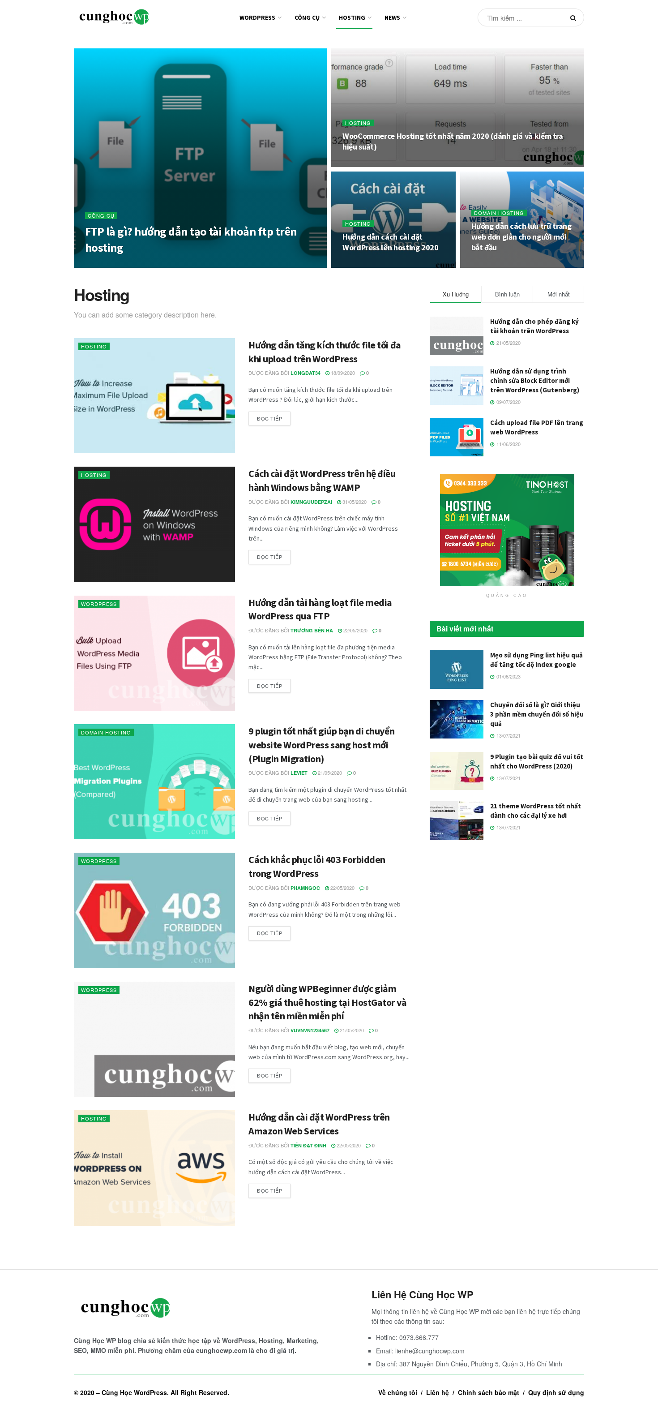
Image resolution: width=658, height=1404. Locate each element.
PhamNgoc (305, 887)
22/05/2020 (354, 630)
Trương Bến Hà (312, 630)
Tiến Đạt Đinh (308, 1145)
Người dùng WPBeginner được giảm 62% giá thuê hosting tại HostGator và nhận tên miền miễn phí (327, 1002)
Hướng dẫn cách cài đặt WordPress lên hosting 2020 (390, 242)
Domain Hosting (499, 213)
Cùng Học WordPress (134, 1392)
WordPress (257, 17)
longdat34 (305, 372)
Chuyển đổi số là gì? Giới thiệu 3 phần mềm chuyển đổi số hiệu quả (537, 714)
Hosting (352, 17)
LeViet (299, 772)
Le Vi (133, 265)
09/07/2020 (161, 264)
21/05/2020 (488, 265)
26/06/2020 (359, 164)
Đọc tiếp (269, 418)
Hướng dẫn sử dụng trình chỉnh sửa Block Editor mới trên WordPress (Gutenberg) (534, 380)
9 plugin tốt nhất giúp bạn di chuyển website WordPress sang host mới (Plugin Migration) (321, 745)
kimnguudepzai (311, 501)
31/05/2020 (354, 501)
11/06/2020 (359, 265)
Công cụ (307, 17)
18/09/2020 (342, 372)
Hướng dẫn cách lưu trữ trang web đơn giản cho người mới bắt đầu (521, 237)
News (392, 17)
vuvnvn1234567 (310, 1030)
